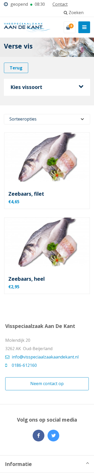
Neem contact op (47, 383)
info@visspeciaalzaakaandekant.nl (45, 357)
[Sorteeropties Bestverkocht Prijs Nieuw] (47, 119)
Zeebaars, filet (26, 193)
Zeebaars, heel (26, 279)
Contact (60, 4)
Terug (16, 68)
